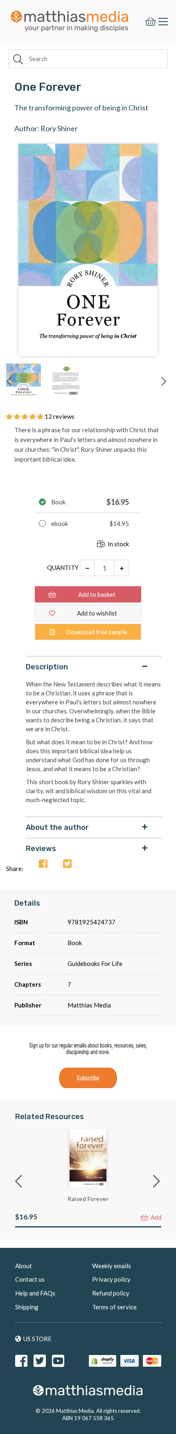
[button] (25, 416)
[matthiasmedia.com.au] (69, 19)
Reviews (41, 848)
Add (155, 1217)
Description (47, 666)
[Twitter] (67, 864)
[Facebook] (43, 864)
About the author (57, 827)
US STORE (37, 1338)
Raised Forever (88, 1198)
